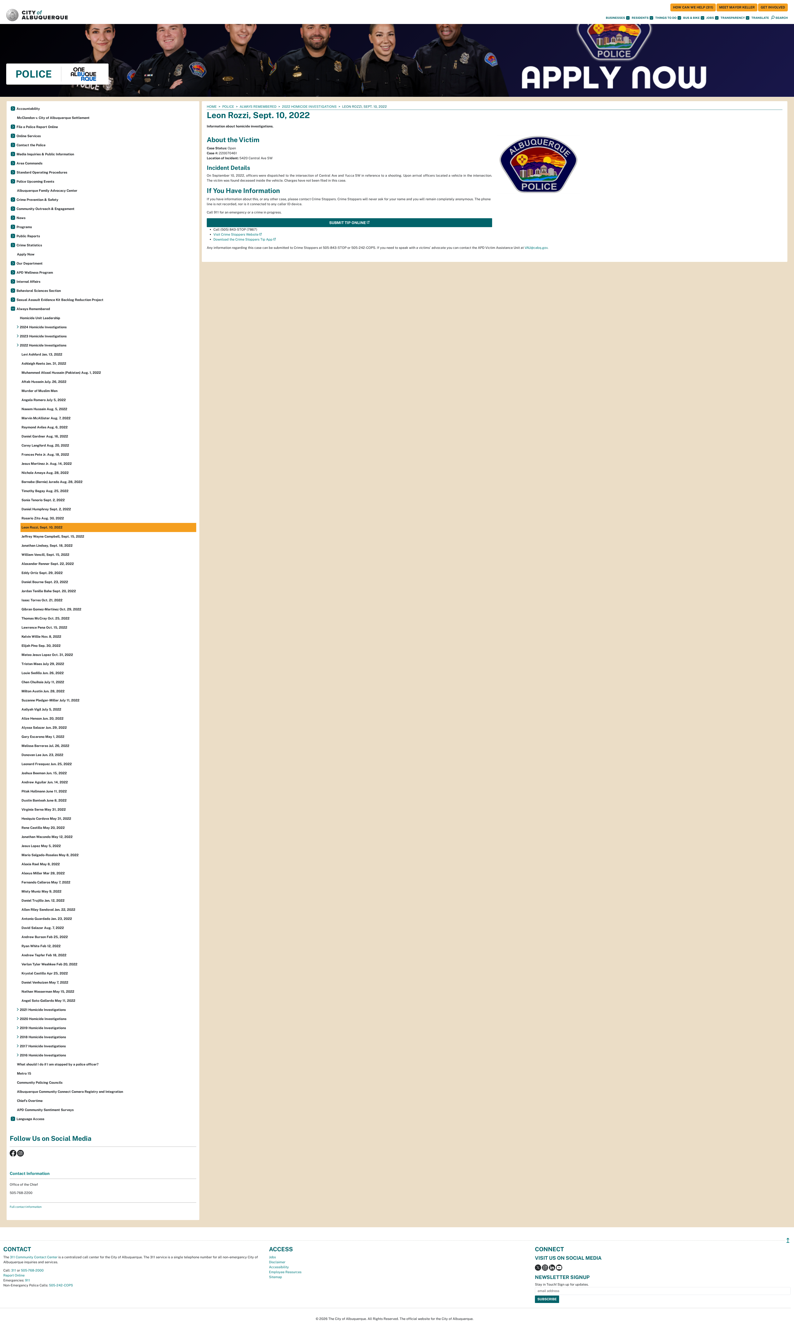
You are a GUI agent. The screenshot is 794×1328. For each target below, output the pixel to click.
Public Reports (28, 236)
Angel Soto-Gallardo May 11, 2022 (48, 1001)
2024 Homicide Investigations (43, 327)
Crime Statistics (29, 245)
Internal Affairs (28, 282)
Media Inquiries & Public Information (45, 154)
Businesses (615, 17)
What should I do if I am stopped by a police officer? (58, 1064)
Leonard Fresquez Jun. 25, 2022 (47, 764)
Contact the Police (31, 145)
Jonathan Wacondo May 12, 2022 (47, 837)
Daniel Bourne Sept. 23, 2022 (45, 582)
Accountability (28, 109)
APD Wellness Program (35, 272)
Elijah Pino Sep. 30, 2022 (41, 646)
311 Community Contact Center (33, 1257)
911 (27, 1280)
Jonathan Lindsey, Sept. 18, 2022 (47, 546)
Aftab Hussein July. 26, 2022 (44, 382)
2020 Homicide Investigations (43, 1019)
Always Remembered (258, 107)
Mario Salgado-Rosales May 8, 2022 (50, 855)
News (21, 218)
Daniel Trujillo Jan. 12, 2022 (43, 901)
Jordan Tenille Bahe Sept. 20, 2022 (49, 591)
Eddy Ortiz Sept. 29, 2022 (42, 573)
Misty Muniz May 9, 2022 (41, 891)
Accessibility (279, 1267)
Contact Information (30, 1173)
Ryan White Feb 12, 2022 (41, 946)
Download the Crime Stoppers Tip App (243, 239)
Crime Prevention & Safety (37, 200)
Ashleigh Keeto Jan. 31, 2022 (44, 364)
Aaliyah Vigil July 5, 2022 (41, 709)
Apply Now (26, 254)
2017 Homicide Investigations (43, 1046)
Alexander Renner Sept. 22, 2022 (48, 564)
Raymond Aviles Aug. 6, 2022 (45, 427)
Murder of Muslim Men (39, 391)
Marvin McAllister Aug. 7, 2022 (46, 418)
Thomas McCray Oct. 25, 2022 (45, 618)
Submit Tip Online (347, 223)
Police (228, 107)
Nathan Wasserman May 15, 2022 (48, 992)
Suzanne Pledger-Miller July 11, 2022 (50, 700)
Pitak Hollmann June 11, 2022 (44, 791)
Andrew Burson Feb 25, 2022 (45, 937)
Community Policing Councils (39, 1083)
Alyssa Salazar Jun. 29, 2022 (44, 728)
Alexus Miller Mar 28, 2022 (43, 873)
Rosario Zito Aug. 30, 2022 (43, 518)
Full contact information (26, 1206)
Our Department (30, 263)
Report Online (14, 1275)
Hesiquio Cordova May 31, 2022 (46, 819)
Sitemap (275, 1277)
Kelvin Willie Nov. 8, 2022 (41, 637)
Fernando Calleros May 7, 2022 (46, 882)
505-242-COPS (61, 1285)
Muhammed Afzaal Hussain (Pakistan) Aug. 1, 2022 (61, 373)
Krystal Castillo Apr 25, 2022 (45, 973)
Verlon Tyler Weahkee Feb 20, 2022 (49, 964)
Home (212, 107)
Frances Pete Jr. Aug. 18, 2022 (45, 455)
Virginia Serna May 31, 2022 (44, 809)
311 (13, 1270)
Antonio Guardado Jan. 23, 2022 (47, 919)
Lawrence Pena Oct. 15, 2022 (44, 627)
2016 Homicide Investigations (43, 1055)
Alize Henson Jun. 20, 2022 (42, 718)
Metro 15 (24, 1073)
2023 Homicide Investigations (43, 336)
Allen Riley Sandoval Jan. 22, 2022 (48, 910)
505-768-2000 (32, 1270)
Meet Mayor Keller (737, 7)
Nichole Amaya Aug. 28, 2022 (45, 473)
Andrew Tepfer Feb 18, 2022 (44, 955)
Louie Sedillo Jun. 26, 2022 (43, 673)
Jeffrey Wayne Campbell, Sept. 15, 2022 (53, 536)
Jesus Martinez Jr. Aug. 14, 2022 (47, 464)
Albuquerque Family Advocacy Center (47, 191)
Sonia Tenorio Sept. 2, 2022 (43, 500)
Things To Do (666, 17)
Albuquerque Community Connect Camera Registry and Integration (70, 1092)
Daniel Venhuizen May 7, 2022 (45, 982)
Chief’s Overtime (30, 1101)
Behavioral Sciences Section (39, 291)
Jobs (710, 17)
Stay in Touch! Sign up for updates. (562, 1284)
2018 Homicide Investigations (43, 1037)
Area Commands (29, 163)
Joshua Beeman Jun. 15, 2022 (44, 773)
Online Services (29, 136)
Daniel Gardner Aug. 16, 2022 (45, 436)
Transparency (733, 17)
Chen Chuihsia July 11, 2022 (43, 682)
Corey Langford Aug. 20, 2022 (45, 445)
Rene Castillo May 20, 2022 (43, 828)
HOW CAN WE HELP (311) (693, 7)
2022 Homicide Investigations (309, 107)
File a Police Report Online (37, 127)
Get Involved (773, 7)
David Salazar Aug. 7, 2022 (43, 928)
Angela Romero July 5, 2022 (44, 400)
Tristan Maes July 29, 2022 (43, 664)
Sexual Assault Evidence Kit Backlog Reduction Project (60, 300)
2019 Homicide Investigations (43, 1028)
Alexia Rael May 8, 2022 (41, 864)
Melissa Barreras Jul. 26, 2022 (45, 746)
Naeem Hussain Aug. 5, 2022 (44, 409)
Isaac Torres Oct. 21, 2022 (42, 600)
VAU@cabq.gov (536, 248)
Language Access (30, 1119)
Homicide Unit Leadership (40, 318)
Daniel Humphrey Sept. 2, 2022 (46, 509)
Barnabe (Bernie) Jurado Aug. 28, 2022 (52, 482)
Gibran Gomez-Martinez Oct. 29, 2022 (51, 609)
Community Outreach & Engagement (45, 209)
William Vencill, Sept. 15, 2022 (45, 555)
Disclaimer (277, 1262)
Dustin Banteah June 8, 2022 (44, 800)
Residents (640, 17)
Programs (24, 227)
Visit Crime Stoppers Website (235, 234)
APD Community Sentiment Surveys (45, 1110)
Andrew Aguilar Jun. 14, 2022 (45, 782)
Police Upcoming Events (35, 181)
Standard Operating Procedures (42, 172)
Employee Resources (285, 1272)
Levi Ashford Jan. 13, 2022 (42, 354)
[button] (760, 18)
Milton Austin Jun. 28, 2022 (43, 691)
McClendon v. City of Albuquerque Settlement (53, 118)
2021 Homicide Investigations (43, 1010)
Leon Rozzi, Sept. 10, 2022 (42, 527)
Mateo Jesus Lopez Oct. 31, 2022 (47, 655)
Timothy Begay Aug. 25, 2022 (45, 491)
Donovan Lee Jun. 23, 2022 (42, 755)
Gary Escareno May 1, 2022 (43, 737)
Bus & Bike (691, 17)
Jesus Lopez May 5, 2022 (41, 846)
